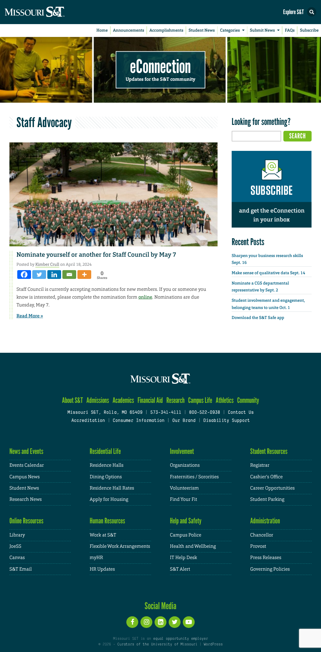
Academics (123, 400)
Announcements (128, 30)
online (145, 297)
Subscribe (309, 30)
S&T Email (20, 569)
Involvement (182, 451)
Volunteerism (184, 488)
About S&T (72, 400)
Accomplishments (166, 30)
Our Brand (183, 420)
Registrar (259, 465)
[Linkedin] (54, 274)
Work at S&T (103, 535)
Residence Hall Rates (112, 488)
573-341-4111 (165, 412)
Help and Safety (186, 520)
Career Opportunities (272, 488)
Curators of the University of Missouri (157, 644)
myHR (96, 558)
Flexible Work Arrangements (120, 546)
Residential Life (105, 451)
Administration (265, 520)
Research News (25, 499)
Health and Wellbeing (193, 546)
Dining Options (106, 477)
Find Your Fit (183, 499)
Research (175, 400)
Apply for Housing (109, 499)
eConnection (160, 65)
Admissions (98, 400)
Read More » (30, 316)
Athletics (225, 400)
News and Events (26, 451)
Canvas (17, 558)
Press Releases (265, 558)
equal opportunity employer (180, 639)
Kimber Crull (47, 264)
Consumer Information (138, 420)
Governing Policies (270, 569)
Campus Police (185, 535)
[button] (311, 12)
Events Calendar (26, 465)
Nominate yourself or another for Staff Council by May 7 (96, 255)
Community (248, 400)
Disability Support (226, 420)
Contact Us (241, 412)
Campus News (24, 477)
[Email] (69, 274)
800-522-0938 (204, 412)
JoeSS (15, 546)
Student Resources (268, 451)
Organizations (185, 465)
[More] (84, 274)
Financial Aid (150, 400)
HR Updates (102, 569)
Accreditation (88, 420)
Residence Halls (107, 465)
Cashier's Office (266, 477)
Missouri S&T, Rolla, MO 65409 (104, 412)
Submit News (262, 30)
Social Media (160, 605)
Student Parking (267, 499)
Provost (258, 546)
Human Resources (107, 520)
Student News (202, 30)
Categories (230, 30)
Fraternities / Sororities (194, 477)
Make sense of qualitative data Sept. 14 (268, 273)
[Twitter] (39, 274)
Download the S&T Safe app (258, 318)
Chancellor (261, 535)
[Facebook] (24, 274)
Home (102, 30)
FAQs (290, 30)
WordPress (213, 644)
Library (17, 535)
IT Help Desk (183, 558)
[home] (47, 12)
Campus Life (200, 400)
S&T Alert (180, 569)
